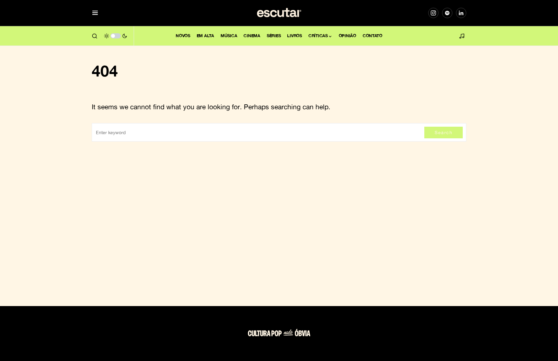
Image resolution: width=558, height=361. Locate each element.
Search (443, 132)
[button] (95, 13)
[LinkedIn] (461, 12)
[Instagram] (433, 12)
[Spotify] (447, 12)
